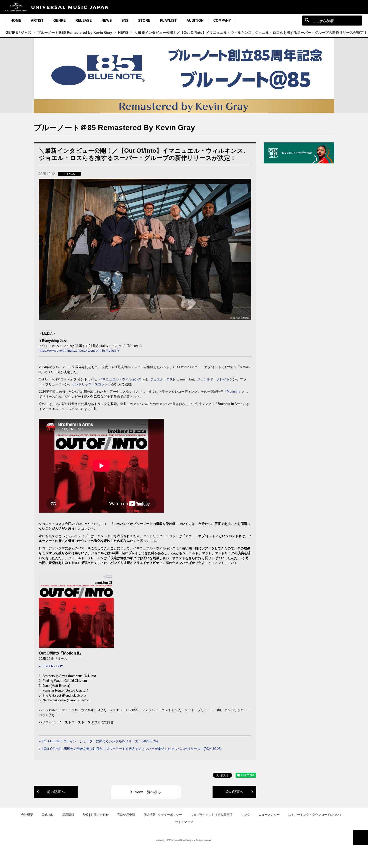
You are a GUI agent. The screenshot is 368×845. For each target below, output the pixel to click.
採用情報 (68, 814)
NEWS (123, 32)
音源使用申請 (126, 814)
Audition (195, 20)
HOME (16, 20)
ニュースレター (269, 814)
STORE (144, 20)
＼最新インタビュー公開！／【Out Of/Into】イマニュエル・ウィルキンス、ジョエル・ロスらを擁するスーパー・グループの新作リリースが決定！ (250, 32)
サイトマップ (184, 821)
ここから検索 (307, 20)
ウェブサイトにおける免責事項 (212, 814)
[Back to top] (360, 837)
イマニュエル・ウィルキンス (120, 379)
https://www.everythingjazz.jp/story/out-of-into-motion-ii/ (79, 350)
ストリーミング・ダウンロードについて (315, 814)
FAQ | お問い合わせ (96, 814)
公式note (48, 814)
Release (83, 20)
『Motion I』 (233, 391)
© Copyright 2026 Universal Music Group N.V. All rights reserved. (184, 840)
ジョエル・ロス (161, 379)
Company (222, 20)
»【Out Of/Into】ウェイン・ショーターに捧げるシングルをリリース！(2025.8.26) (98, 741)
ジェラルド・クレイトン (215, 379)
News (106, 20)
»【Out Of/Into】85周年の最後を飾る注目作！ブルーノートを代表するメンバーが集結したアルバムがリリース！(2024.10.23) (130, 749)
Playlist (168, 20)
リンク (245, 814)
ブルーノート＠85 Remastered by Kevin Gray (74, 32)
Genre (59, 20)
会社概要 (27, 814)
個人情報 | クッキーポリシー (163, 814)
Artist (37, 20)
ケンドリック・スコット (90, 384)
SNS (124, 20)
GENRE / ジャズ (18, 32)
